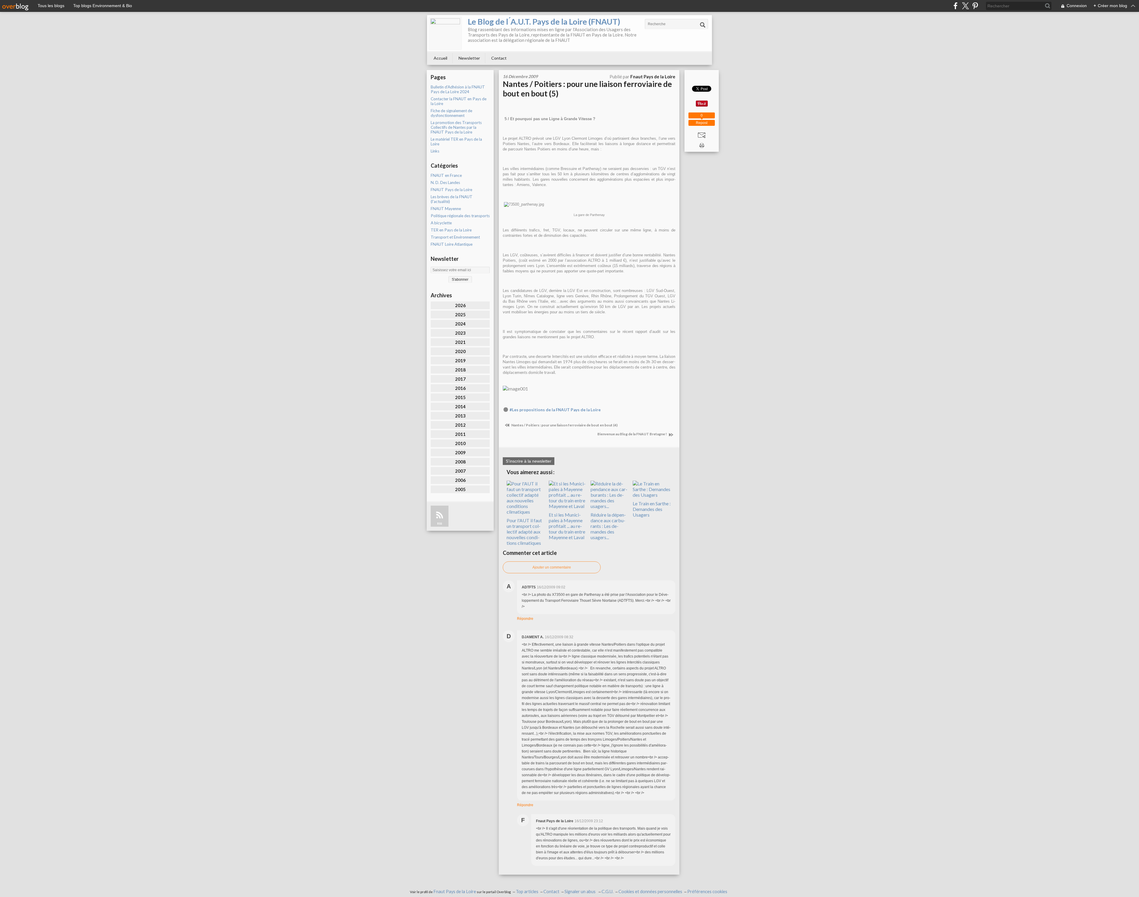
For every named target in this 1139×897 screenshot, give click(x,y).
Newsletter (469, 58)
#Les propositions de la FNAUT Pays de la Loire (555, 409)
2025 (460, 314)
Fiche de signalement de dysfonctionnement (451, 113)
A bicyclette (441, 222)
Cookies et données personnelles (650, 891)
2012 (460, 425)
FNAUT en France (446, 175)
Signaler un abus (580, 891)
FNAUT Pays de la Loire (451, 189)
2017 (460, 379)
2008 (460, 461)
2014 (460, 406)
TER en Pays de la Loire (451, 230)
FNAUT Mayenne (446, 208)
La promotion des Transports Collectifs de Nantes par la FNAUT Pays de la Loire (456, 127)
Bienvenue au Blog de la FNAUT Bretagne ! (632, 434)
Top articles (527, 891)
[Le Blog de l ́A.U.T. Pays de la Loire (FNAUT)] (445, 33)
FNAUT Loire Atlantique (452, 244)
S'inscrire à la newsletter (528, 461)
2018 (460, 369)
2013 (460, 415)
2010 (460, 443)
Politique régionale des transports (460, 215)
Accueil (440, 58)
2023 (460, 333)
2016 (460, 388)
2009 (460, 452)
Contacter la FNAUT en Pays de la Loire (458, 101)
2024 (460, 323)
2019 (460, 360)
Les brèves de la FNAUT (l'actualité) (452, 199)
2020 (460, 351)
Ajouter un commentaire (551, 567)
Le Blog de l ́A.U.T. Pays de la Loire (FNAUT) (544, 21)
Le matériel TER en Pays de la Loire (456, 141)
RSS (439, 523)
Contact (499, 58)
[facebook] (955, 5)
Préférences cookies (707, 891)
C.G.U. (607, 891)
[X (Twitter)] (965, 5)
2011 (460, 434)
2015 (460, 397)
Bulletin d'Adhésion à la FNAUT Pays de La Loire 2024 (458, 89)
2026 (460, 305)
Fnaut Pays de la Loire (454, 891)
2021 (460, 342)
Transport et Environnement (455, 237)
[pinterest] (975, 5)
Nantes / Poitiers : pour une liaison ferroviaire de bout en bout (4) (564, 425)
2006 (460, 480)
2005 (460, 489)
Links (435, 151)
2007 (460, 471)
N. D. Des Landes (445, 182)
